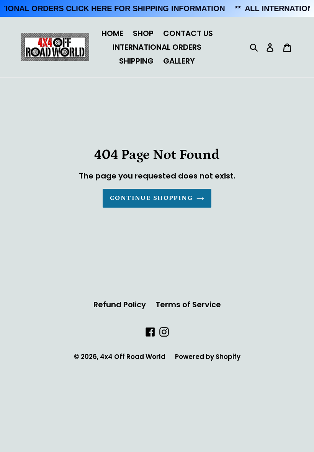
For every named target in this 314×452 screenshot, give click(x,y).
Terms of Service (188, 304)
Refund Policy (119, 304)
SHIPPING (136, 61)
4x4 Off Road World (132, 356)
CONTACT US (188, 33)
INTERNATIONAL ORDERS (157, 47)
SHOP (143, 33)
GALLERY (179, 61)
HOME (112, 33)
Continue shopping (151, 198)
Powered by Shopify (207, 356)
